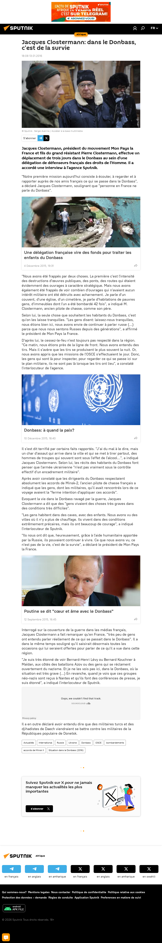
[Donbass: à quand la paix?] (81, 399)
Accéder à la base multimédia (67, 130)
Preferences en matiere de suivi (121, 897)
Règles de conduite (60, 897)
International (45, 742)
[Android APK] (14, 908)
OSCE (98, 742)
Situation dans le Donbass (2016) (66, 750)
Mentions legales (39, 892)
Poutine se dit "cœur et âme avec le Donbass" (68, 611)
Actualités (29, 742)
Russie (60, 742)
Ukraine (73, 742)
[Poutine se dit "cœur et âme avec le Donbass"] (81, 581)
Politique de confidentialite (89, 892)
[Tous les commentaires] (6, 937)
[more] (136, 265)
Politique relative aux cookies (126, 892)
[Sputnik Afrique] (19, 31)
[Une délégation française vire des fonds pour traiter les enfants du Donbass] (81, 222)
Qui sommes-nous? (14, 892)
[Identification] (135, 28)
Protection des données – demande (24, 897)
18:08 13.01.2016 (32, 56)
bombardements (115, 742)
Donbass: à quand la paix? (49, 430)
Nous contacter (60, 892)
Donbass (86, 742)
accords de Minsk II (34, 750)
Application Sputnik (86, 897)
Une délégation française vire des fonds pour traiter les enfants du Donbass (77, 255)
